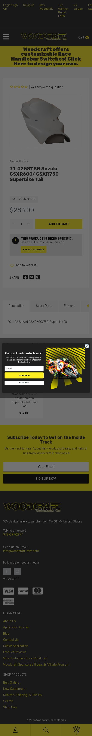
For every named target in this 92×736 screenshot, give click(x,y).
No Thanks (24, 382)
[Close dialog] (87, 346)
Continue (24, 375)
